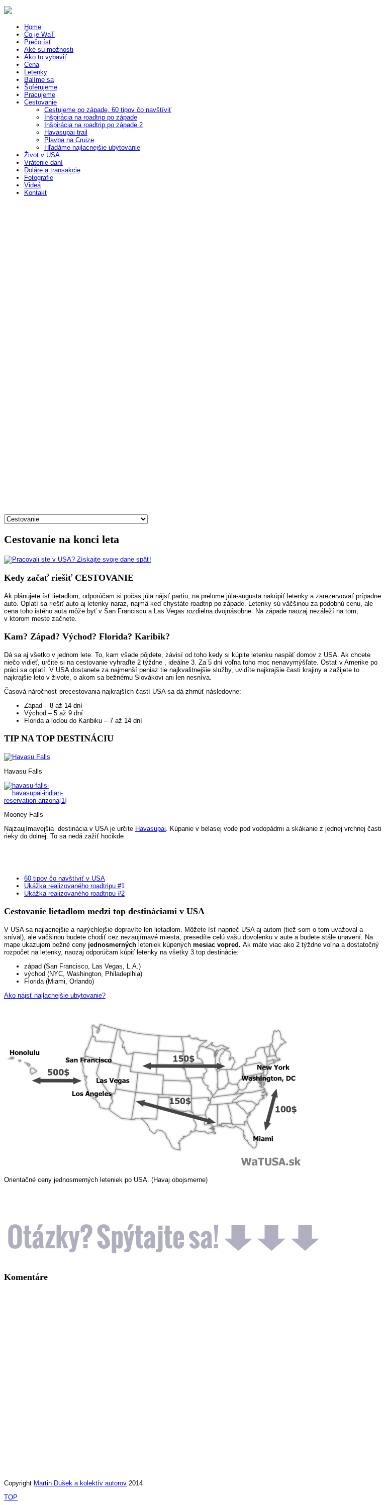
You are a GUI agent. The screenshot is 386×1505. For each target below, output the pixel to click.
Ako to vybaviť (45, 57)
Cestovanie (40, 102)
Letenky (35, 72)
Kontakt (35, 192)
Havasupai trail (65, 132)
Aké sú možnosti (48, 49)
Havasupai (150, 828)
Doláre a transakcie (52, 170)
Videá (32, 185)
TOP (11, 1497)
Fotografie (38, 177)
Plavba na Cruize (69, 140)
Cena (31, 64)
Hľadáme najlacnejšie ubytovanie (92, 147)
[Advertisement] (79, 363)
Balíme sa (39, 79)
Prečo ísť (37, 42)
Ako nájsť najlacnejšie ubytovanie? (55, 995)
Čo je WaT (39, 34)
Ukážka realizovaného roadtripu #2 (74, 893)
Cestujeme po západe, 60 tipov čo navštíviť (107, 110)
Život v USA (42, 155)
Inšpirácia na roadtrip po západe (90, 117)
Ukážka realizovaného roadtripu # (72, 886)
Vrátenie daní (43, 162)
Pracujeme (39, 94)
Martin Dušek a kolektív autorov (80, 1483)
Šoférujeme (40, 87)
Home (32, 27)
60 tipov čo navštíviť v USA (64, 878)
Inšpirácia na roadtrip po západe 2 (93, 125)
